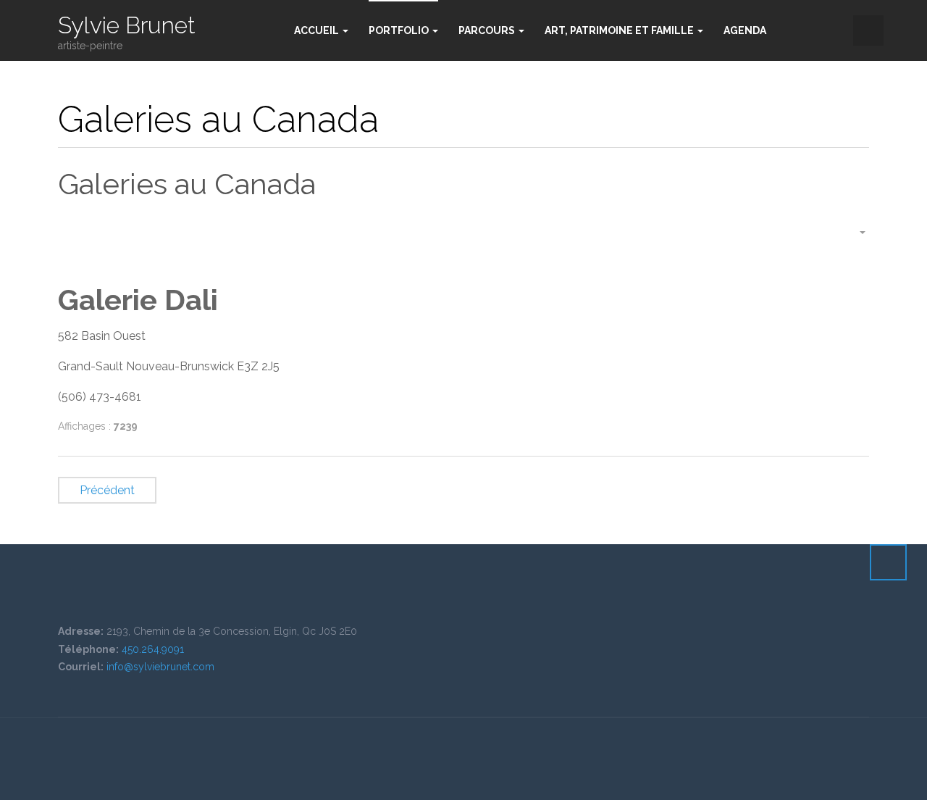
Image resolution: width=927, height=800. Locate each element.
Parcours (487, 30)
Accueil (317, 30)
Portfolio (400, 30)
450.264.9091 (153, 649)
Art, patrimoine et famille (620, 30)
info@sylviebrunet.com (160, 666)
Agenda (744, 30)
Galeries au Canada (187, 184)
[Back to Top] (888, 562)
